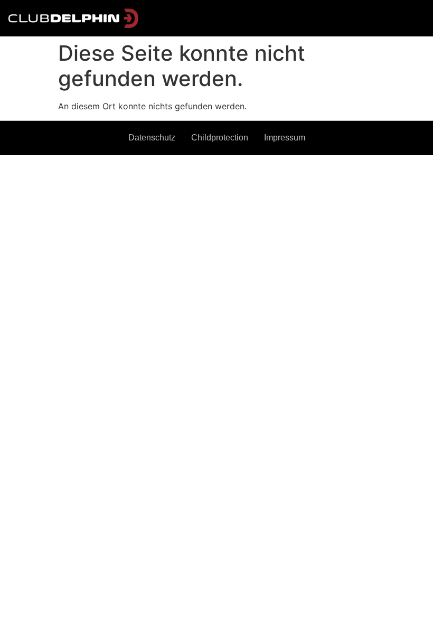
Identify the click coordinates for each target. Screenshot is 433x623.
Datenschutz (151, 137)
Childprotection (219, 137)
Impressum (284, 137)
